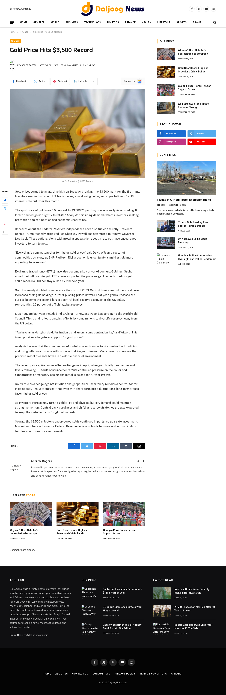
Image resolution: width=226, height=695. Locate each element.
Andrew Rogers (28, 65)
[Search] (214, 23)
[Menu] (12, 23)
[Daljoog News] (113, 9)
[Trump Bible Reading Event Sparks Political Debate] (166, 226)
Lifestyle (163, 22)
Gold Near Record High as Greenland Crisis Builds (71, 532)
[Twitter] (5, 208)
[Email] (5, 231)
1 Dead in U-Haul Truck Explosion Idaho (184, 199)
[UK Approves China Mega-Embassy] (166, 243)
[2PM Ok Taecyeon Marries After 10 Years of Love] (162, 611)
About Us (61, 673)
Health (146, 22)
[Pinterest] (5, 224)
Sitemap (176, 673)
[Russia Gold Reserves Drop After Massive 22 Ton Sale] (162, 629)
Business (72, 22)
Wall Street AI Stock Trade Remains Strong (193, 105)
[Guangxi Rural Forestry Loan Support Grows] (124, 514)
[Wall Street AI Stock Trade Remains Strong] (166, 108)
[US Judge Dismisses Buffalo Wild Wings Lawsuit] (91, 611)
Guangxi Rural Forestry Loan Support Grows (119, 532)
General (39, 22)
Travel (197, 22)
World (55, 22)
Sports (181, 22)
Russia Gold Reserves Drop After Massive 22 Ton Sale (193, 626)
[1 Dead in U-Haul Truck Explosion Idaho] (186, 178)
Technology (92, 22)
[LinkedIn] (5, 216)
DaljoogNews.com (117, 682)
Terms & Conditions (153, 673)
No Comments (71, 65)
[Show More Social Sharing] (94, 81)
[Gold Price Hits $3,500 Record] (77, 133)
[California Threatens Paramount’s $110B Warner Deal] (91, 593)
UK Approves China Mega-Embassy (193, 240)
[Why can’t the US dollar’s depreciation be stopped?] (31, 514)
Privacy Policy (125, 673)
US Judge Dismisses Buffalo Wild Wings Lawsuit (122, 609)
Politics (113, 22)
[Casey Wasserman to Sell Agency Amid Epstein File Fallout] (91, 629)
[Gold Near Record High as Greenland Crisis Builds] (77, 514)
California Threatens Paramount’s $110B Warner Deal (122, 591)
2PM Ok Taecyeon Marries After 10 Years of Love (194, 609)
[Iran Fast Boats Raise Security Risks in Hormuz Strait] (162, 593)
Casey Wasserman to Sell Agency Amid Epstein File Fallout (122, 626)
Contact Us (80, 673)
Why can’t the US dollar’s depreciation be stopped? (25, 532)
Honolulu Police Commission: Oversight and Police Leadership (197, 257)
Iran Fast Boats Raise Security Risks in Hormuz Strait (191, 591)
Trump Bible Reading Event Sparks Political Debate (193, 224)
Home (23, 22)
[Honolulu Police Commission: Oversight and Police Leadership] (166, 259)
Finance (130, 22)
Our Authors (101, 673)
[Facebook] (5, 200)
